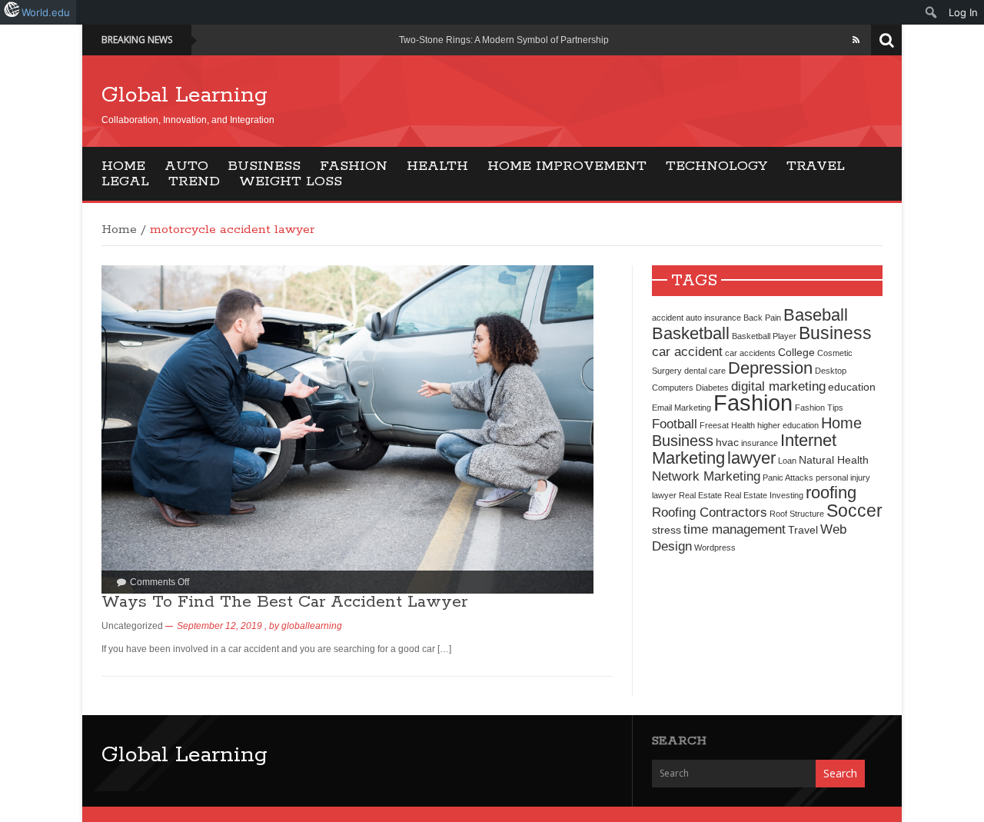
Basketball (691, 333)
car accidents (750, 353)
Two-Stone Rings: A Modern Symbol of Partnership (504, 40)
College (796, 352)
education (852, 387)
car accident (687, 351)
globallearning (311, 626)
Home (123, 166)
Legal (125, 181)
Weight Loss (290, 181)
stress (666, 530)
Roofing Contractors (709, 512)
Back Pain (762, 317)
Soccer (854, 511)
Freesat (714, 425)
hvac (727, 442)
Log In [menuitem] (963, 12)
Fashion (353, 166)
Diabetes (712, 387)
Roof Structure (797, 513)
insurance (759, 443)
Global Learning (184, 95)
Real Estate (700, 495)
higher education (788, 425)
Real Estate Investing (763, 495)
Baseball (815, 314)
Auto (186, 166)
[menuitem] (931, 12)
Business (264, 166)
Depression (770, 368)
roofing (831, 492)
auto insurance (713, 317)
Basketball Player (764, 336)
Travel (815, 166)
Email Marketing (681, 407)
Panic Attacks (788, 477)
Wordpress (715, 547)
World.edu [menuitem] (46, 12)
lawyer (751, 458)
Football (674, 423)
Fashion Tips (819, 407)
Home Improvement (567, 166)
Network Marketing (706, 476)
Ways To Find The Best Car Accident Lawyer (284, 602)
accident (667, 317)
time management (734, 529)
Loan (787, 460)
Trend (194, 181)
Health (437, 166)
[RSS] (856, 40)
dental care (705, 370)
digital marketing (778, 386)
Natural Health (834, 460)
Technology (716, 166)
